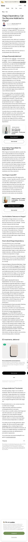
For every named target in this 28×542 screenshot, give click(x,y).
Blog (3, 11)
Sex (16, 8)
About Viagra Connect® (14, 205)
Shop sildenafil (14, 137)
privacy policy (20, 529)
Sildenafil (16, 380)
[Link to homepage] (9, 5)
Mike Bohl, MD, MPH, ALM (16, 23)
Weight (7, 8)
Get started (23, 1)
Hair (12, 8)
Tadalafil (20, 380)
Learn (20, 8)
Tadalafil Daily (5, 381)
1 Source (4, 441)
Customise (14, 537)
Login (20, 5)
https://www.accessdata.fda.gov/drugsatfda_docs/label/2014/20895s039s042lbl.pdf (14, 454)
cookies (12, 522)
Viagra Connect (12, 381)
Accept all (14, 533)
